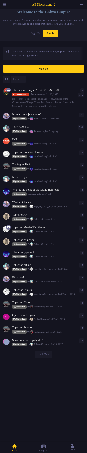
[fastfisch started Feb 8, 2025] (6, 166)
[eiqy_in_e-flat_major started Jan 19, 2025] (6, 291)
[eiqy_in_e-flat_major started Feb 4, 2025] (6, 229)
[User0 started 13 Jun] (6, 141)
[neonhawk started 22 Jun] (6, 254)
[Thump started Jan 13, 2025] (6, 204)
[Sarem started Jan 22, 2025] (6, 317)
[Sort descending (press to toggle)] (6, 79)
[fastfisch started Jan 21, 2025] (6, 304)
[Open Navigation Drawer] (4, 4)
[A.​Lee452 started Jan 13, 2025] (6, 179)
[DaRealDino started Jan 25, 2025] (6, 241)
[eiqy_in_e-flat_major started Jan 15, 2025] (6, 154)
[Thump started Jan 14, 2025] (6, 116)
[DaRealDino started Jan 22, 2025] (6, 216)
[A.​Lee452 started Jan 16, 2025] (6, 128)
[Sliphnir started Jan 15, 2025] (6, 342)
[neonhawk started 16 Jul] (6, 191)
